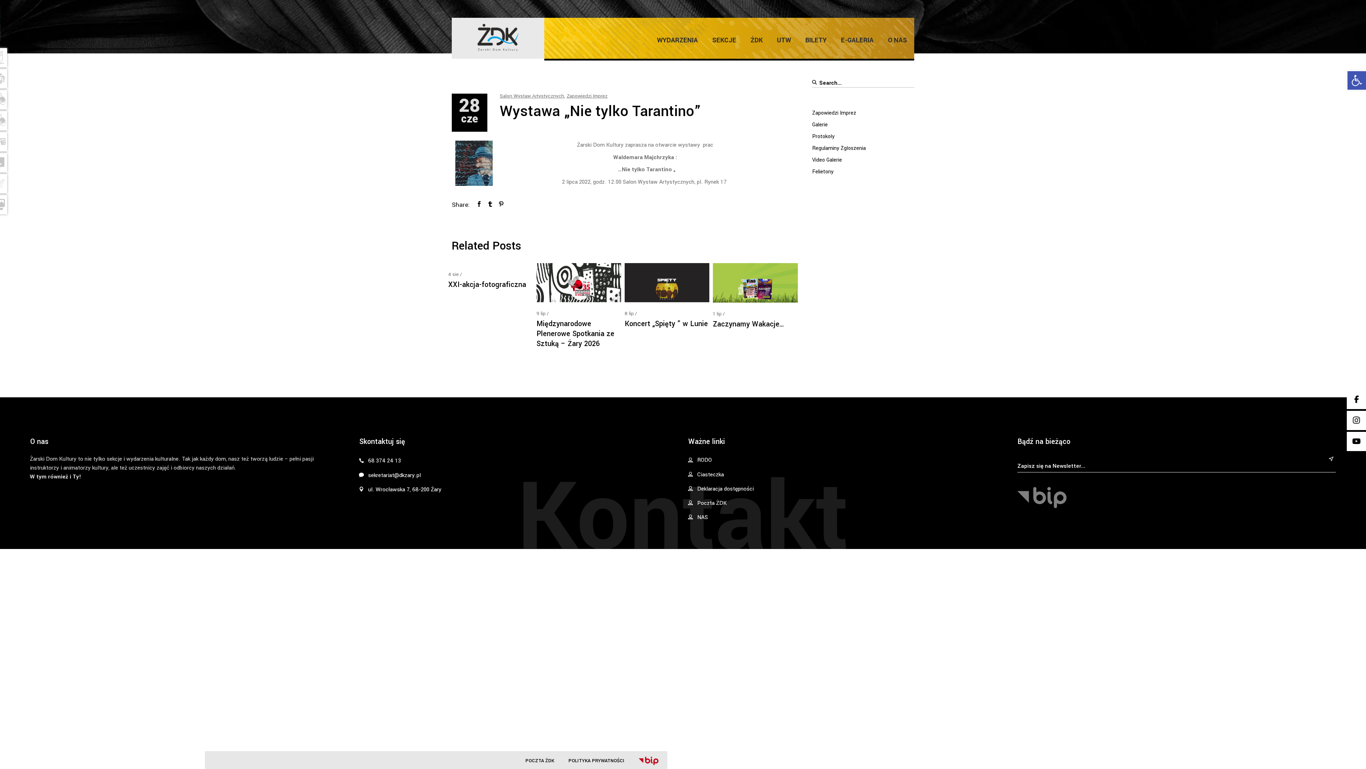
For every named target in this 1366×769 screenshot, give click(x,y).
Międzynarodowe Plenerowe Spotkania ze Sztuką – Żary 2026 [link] (575, 334)
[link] (1357, 80)
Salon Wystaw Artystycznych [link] (532, 96)
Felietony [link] (822, 172)
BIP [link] (648, 761)
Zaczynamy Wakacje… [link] (748, 324)
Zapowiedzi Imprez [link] (587, 96)
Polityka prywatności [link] (596, 760)
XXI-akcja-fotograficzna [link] (487, 284)
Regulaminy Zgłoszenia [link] (839, 148)
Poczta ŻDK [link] (539, 760)
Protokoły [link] (823, 136)
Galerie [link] (820, 125)
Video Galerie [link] (827, 160)
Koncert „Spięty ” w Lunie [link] (666, 324)
